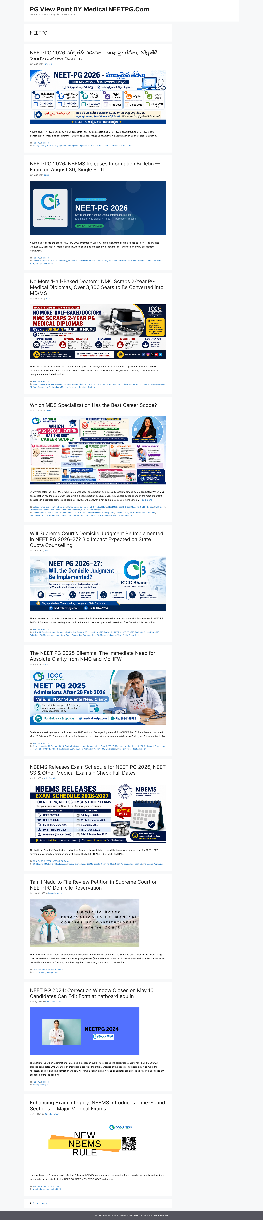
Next (44, 1203)
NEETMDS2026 (36, 515)
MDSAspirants (108, 512)
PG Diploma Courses (102, 145)
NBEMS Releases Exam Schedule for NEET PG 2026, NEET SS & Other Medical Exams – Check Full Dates (98, 770)
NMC (109, 384)
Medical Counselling (58, 260)
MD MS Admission (41, 260)
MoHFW (33, 749)
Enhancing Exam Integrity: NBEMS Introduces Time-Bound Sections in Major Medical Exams (97, 1105)
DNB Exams (38, 864)
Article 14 (37, 632)
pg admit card (86, 145)
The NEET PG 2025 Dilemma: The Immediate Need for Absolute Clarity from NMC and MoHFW (92, 656)
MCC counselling (90, 632)
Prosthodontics (73, 510)
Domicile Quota (48, 632)
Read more (146, 499)
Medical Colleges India (56, 384)
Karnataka (83, 507)
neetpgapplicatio (59, 145)
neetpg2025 (52, 972)
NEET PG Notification (142, 260)
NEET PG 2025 (44, 749)
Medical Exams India (76, 864)
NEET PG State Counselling (142, 632)
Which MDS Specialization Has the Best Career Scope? (93, 405)
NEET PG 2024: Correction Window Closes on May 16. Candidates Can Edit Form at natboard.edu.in (92, 993)
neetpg (36, 145)
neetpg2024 (55, 1189)
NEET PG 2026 (99, 384)
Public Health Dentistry (91, 510)
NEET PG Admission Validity (87, 749)
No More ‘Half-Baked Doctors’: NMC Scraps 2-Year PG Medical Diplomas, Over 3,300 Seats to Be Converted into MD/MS (96, 287)
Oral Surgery (159, 507)
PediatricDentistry (77, 515)
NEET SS (138, 864)
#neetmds (37, 1189)
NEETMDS (112, 507)
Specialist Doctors (87, 387)
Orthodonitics (36, 510)
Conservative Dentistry (56, 507)
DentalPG (58, 512)
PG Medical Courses (138, 384)
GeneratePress (161, 1215)
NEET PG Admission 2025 (63, 749)
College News (39, 507)
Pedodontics (48, 510)
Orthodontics (62, 515)
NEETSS (56, 861)
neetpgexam (73, 145)
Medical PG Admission (78, 260)
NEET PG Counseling (124, 864)
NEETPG (36, 143)
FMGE (40, 861)
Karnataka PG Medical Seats (69, 632)
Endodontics (68, 512)
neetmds (151, 512)
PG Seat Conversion (39, 387)
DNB (35, 861)
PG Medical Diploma (156, 384)
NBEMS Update (93, 864)
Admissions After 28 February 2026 (48, 746)
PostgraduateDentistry (108, 515)
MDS (92, 507)
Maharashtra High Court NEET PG (130, 746)
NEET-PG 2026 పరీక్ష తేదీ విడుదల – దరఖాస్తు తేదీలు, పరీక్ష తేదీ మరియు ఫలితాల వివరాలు (93, 56)
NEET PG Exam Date (123, 260)
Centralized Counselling (75, 746)
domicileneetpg (39, 972)
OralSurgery (50, 515)
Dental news (72, 507)
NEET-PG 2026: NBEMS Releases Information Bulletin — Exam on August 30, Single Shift (95, 167)
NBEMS (92, 260)
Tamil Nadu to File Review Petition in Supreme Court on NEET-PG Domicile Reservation (94, 885)
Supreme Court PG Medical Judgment (99, 635)
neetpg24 (44, 1085)
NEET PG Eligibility (105, 260)
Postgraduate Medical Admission (63, 387)
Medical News (101, 507)
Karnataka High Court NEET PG (100, 746)
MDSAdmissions (94, 512)
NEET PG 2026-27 (121, 632)
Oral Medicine (133, 507)
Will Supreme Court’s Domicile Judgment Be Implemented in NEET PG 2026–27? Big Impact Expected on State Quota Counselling (96, 539)
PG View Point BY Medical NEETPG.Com (89, 9)
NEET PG (88, 384)
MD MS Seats (39, 384)
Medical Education (75, 384)
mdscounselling (122, 512)
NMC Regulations (120, 384)
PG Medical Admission (122, 145)
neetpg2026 (45, 145)
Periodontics (60, 510)
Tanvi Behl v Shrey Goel (127, 635)
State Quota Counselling (71, 635)
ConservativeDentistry (43, 512)
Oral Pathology (146, 507)
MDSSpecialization (138, 512)
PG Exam (45, 143)
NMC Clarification (108, 749)
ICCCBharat (80, 512)
